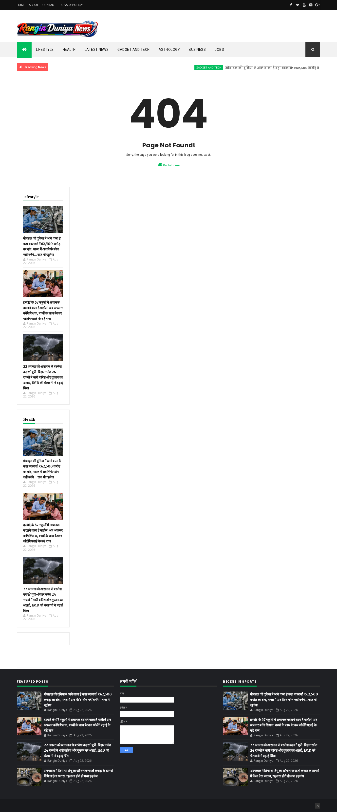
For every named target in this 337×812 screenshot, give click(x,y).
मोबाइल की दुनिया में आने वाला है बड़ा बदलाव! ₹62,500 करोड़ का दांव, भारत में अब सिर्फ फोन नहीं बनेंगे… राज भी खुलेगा (78, 699)
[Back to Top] (317, 806)
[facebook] (291, 5)
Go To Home (171, 165)
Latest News (97, 50)
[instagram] (311, 5)
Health (69, 50)
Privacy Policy (71, 4)
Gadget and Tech (133, 50)
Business (197, 50)
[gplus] (317, 5)
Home (21, 4)
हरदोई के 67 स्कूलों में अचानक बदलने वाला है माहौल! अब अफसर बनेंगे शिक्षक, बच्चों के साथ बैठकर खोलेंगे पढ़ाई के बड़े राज (77, 725)
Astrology (169, 50)
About (34, 4)
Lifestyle (45, 50)
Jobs (219, 50)
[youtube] (304, 5)
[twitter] (297, 5)
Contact (49, 4)
